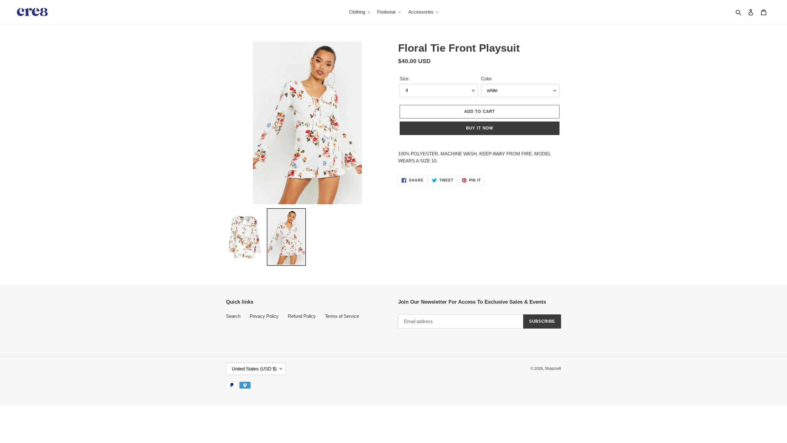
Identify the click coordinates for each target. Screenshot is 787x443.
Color (486, 78)
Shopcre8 (553, 368)
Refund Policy (302, 316)
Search (233, 316)
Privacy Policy (264, 316)
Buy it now (479, 128)
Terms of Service (342, 316)
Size (404, 78)
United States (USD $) (254, 368)
